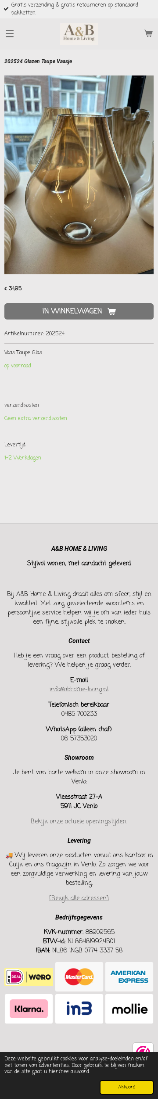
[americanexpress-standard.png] (129, 977)
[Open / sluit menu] (9, 33)
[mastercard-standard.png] (79, 977)
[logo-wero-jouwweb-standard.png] (29, 977)
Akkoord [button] (126, 1087)
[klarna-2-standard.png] (29, 1009)
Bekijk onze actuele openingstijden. (79, 821)
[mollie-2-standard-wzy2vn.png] (129, 1009)
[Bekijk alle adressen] (79, 898)
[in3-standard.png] (79, 1009)
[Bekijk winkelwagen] (148, 33)
